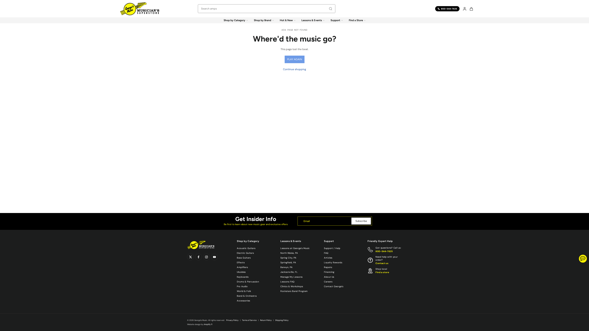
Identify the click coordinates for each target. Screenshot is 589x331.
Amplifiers (242, 267)
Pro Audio (242, 286)
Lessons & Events (311, 20)
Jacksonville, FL (289, 272)
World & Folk (244, 291)
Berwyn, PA (286, 267)
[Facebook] (198, 257)
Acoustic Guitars (246, 248)
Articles (328, 257)
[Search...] (330, 9)
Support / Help (332, 248)
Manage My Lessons (291, 276)
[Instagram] (206, 257)
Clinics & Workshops (291, 286)
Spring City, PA (288, 257)
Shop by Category (234, 20)
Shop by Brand (262, 20)
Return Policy (266, 320)
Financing (329, 272)
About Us (329, 276)
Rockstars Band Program (294, 291)
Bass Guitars (244, 257)
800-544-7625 (384, 251)
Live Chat (583, 259)
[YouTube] (214, 257)
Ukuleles (241, 272)
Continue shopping (294, 69)
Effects (241, 262)
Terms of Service (249, 320)
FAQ (326, 253)
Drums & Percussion (248, 281)
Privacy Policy (232, 320)
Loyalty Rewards (333, 262)
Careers (328, 281)
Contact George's (333, 286)
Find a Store (356, 20)
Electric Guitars (245, 253)
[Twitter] (190, 257)
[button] (464, 9)
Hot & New (286, 20)
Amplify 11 (208, 324)
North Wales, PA (289, 253)
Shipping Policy (282, 320)
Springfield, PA (288, 262)
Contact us (381, 263)
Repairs (328, 267)
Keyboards (243, 276)
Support (335, 20)
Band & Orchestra (247, 296)
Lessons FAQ (287, 281)
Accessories (243, 300)
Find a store (382, 272)
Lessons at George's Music (295, 248)
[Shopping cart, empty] (471, 8)
